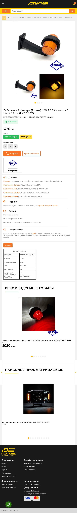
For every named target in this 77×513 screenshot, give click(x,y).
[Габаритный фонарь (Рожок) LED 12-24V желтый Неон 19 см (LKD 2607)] (25, 86)
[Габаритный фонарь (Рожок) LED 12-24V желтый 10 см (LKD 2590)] (1, 372)
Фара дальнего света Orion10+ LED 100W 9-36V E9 (25, 422)
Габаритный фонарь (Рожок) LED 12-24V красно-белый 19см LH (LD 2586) (37, 340)
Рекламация (6, 473)
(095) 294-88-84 (31, 487)
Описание (8, 245)
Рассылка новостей (9, 487)
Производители (7, 484)
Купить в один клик (31, 153)
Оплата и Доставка (8, 476)
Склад (6, 133)
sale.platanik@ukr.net (31, 491)
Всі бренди (12, 170)
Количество (8, 142)
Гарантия (5, 470)
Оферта (4, 463)
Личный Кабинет (30, 466)
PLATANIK (16, 510)
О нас (4, 466)
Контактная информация (33, 463)
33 (4, 18)
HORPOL (22, 117)
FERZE (4, 424)
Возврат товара (30, 470)
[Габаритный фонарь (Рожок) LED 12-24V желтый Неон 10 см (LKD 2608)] (75, 372)
